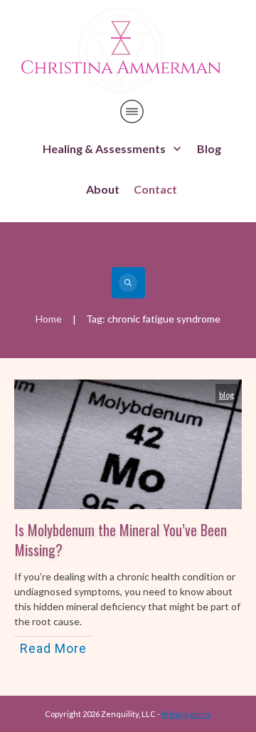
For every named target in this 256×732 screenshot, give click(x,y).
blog (226, 394)
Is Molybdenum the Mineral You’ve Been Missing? (121, 539)
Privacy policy (186, 713)
